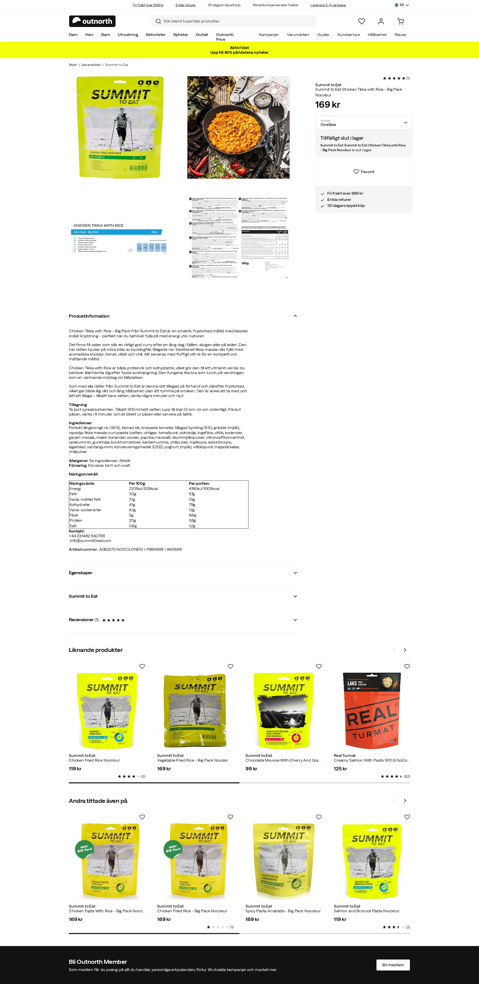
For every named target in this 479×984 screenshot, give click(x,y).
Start (73, 65)
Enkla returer (186, 5)
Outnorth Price (225, 36)
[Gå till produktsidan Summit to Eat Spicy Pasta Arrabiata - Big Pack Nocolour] (283, 861)
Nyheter (180, 34)
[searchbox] (238, 21)
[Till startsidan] (92, 21)
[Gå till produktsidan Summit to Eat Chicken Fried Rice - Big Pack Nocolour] (195, 861)
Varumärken (298, 34)
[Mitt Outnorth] (381, 21)
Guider (323, 34)
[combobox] (234, 21)
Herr (89, 34)
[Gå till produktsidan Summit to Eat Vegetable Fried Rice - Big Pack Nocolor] (195, 711)
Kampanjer (269, 34)
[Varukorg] (400, 21)
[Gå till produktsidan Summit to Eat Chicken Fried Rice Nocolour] (107, 711)
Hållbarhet (377, 34)
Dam (73, 34)
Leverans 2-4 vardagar (328, 5)
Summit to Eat (116, 65)
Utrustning (128, 34)
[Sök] (156, 21)
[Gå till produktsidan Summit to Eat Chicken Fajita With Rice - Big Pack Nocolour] (107, 861)
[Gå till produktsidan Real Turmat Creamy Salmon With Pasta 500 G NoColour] (372, 711)
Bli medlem (393, 965)
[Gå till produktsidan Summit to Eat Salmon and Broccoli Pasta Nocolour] (372, 861)
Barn (105, 34)
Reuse (400, 34)
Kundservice (349, 34)
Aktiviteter (156, 34)
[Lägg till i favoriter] (142, 666)
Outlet (202, 34)
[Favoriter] (361, 21)
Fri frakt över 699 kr (148, 5)
